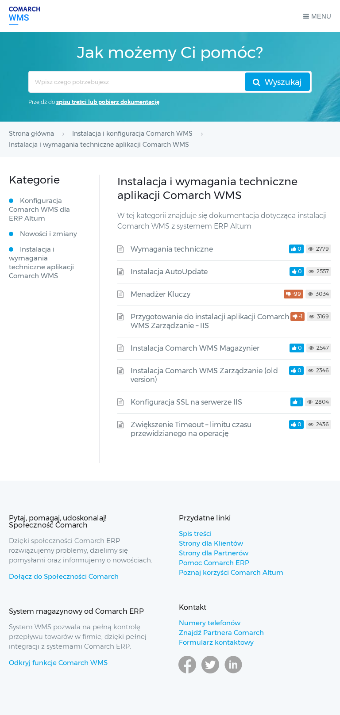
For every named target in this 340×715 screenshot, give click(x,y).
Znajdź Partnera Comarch (221, 632)
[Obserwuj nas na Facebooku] (187, 673)
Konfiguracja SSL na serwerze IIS (186, 402)
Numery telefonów (209, 623)
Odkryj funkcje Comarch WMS (58, 662)
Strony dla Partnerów (213, 553)
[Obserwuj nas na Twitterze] (210, 673)
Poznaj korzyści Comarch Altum (231, 572)
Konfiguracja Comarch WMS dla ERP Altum (39, 209)
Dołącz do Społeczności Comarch (64, 576)
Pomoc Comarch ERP (214, 562)
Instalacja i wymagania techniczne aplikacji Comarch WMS (41, 262)
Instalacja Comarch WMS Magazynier (195, 348)
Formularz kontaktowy (216, 642)
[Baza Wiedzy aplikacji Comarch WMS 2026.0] (24, 16)
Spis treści (195, 533)
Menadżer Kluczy (160, 294)
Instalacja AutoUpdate (169, 272)
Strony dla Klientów (211, 543)
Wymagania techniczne (172, 249)
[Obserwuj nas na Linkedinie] (233, 673)
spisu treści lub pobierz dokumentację (107, 102)
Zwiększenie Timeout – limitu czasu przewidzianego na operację (191, 429)
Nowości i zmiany (48, 233)
